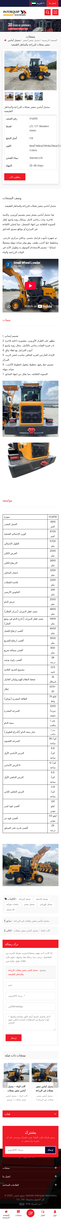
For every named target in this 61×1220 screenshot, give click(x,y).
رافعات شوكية (12, 904)
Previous (5, 1083)
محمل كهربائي (46, 904)
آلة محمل (10, 909)
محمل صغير (29, 904)
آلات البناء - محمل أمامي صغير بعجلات (32, 931)
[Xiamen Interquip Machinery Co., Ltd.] (15, 13)
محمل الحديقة (42, 899)
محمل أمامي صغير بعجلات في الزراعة (31, 921)
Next (55, 1083)
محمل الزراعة (25, 899)
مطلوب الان (14, 177)
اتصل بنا (52, 3)
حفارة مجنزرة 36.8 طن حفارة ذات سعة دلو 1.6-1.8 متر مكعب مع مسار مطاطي (45, 1089)
